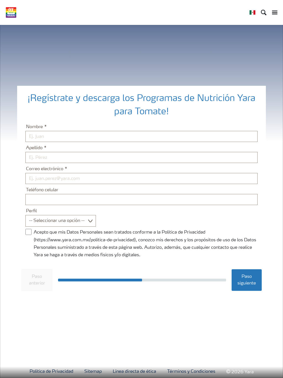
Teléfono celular (42, 190)
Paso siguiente (246, 280)
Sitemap (93, 371)
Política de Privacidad (51, 371)
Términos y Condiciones (191, 371)
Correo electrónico (44, 169)
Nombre (34, 127)
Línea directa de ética (134, 371)
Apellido (34, 148)
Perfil (31, 211)
